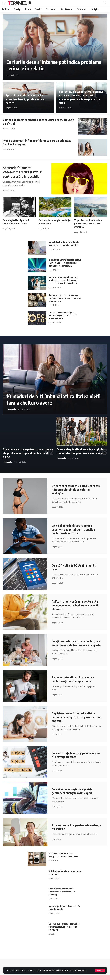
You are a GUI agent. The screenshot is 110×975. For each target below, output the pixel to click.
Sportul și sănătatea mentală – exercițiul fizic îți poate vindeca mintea (25, 99)
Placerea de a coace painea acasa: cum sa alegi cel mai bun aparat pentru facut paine (28, 452)
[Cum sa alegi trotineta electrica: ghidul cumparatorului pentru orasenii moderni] (81, 431)
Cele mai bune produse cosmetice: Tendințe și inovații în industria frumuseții (64, 927)
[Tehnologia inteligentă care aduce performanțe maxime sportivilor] (25, 686)
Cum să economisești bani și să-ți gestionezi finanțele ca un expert (72, 791)
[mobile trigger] (5, 3)
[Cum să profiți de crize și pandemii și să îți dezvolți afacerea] (25, 762)
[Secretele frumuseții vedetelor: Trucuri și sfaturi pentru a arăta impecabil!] (79, 178)
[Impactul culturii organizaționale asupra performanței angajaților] (37, 248)
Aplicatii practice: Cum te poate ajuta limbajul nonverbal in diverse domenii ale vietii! (75, 605)
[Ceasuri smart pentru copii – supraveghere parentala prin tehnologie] (37, 894)
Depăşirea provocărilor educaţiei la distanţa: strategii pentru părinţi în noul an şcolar (76, 717)
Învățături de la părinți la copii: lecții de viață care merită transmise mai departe (76, 643)
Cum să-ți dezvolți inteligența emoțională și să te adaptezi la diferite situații (62, 315)
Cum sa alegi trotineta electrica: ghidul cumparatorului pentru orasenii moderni (81, 451)
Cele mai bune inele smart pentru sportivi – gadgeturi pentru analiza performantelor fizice (73, 529)
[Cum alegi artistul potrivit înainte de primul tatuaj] (19, 207)
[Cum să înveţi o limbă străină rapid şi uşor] (25, 574)
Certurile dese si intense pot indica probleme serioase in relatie (53, 65)
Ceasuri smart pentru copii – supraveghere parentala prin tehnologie (62, 891)
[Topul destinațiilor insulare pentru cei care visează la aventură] (90, 207)
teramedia (11, 409)
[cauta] (105, 3)
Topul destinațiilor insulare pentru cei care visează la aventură (88, 223)
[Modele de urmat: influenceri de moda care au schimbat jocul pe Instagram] (92, 147)
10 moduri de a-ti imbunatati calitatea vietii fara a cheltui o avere (53, 399)
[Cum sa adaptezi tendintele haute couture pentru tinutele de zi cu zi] (92, 126)
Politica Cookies (79, 970)
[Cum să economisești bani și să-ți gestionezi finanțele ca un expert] (25, 798)
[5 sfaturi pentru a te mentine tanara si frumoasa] (37, 877)
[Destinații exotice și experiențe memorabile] (55, 207)
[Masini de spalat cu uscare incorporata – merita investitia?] (37, 859)
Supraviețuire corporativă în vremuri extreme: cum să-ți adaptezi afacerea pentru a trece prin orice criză (81, 97)
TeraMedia (19, 3)
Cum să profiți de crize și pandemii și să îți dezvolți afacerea (76, 754)
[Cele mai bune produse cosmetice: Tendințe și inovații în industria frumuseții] (37, 929)
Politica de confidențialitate (57, 970)
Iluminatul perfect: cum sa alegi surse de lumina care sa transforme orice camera (65, 298)
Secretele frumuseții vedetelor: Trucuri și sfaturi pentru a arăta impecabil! (22, 171)
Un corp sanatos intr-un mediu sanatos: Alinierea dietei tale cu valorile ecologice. (76, 489)
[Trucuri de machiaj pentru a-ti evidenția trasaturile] (25, 832)
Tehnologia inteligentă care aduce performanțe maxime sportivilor (73, 679)
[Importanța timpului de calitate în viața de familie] (37, 912)
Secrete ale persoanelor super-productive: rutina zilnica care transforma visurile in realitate (63, 280)
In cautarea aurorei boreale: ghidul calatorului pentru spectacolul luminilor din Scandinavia (65, 263)
